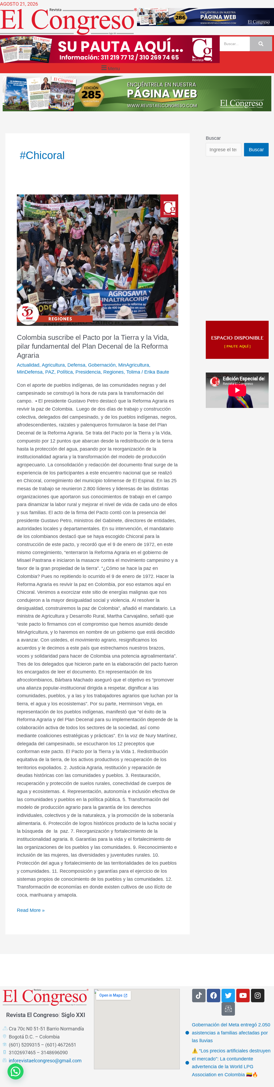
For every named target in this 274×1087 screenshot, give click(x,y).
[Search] (261, 43)
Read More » (31, 910)
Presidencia (88, 372)
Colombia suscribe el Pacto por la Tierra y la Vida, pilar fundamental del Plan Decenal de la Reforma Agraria (93, 346)
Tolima (133, 372)
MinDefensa (30, 372)
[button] (110, 68)
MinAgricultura (133, 365)
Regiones (113, 372)
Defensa (76, 365)
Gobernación (102, 365)
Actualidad (28, 365)
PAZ (49, 372)
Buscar (213, 138)
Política (65, 372)
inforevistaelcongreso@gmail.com (45, 1060)
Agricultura (53, 365)
